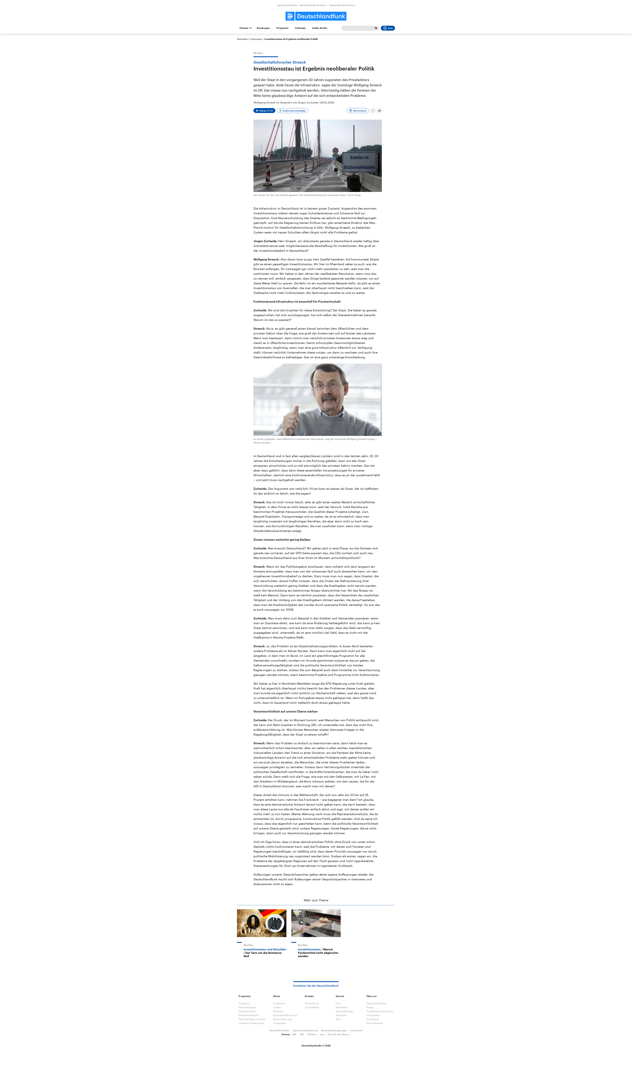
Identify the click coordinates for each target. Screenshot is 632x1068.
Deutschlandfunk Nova (342, 5)
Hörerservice (312, 1003)
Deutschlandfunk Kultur (313, 5)
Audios (277, 1007)
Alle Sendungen (247, 1007)
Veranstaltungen (345, 1011)
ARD (294, 1034)
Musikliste (341, 1015)
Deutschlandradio (287, 5)
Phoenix (312, 1034)
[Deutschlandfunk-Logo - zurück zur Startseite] (316, 16)
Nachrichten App (282, 1019)
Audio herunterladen (294, 110)
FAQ (338, 1003)
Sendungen (263, 28)
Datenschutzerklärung (305, 1030)
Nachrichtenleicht (249, 1015)
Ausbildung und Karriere (380, 1011)
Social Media (312, 1007)
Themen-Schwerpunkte (251, 1023)
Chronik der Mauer (338, 1034)
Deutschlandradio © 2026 (316, 1045)
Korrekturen (373, 1019)
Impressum (356, 1030)
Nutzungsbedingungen (334, 1030)
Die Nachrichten (248, 1011)
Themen (244, 28)
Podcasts (300, 28)
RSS (338, 1019)
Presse (370, 1007)
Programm (282, 28)
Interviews (256, 39)
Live (390, 28)
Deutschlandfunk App (285, 1015)
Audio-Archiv (319, 28)
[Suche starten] (375, 28)
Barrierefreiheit (375, 1023)
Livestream (279, 1003)
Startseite (242, 39)
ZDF (302, 1034)
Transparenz (373, 1015)
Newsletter (341, 1007)
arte (322, 1034)
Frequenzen (279, 1023)
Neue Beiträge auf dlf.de (252, 1019)
